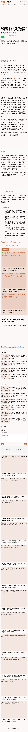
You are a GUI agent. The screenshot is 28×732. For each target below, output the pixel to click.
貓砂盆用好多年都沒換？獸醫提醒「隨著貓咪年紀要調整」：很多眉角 (15, 235)
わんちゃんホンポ (17, 78)
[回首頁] (6, 2)
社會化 (13, 245)
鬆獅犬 (20, 242)
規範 (3, 444)
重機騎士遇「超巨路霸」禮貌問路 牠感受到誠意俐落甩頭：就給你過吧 (15, 217)
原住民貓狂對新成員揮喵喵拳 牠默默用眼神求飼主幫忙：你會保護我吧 (15, 212)
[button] (20, 1)
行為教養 (3, 5)
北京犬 (8, 245)
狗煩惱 (3, 242)
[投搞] (22, 1)
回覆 (25, 444)
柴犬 (3, 245)
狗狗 (18, 245)
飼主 (8, 242)
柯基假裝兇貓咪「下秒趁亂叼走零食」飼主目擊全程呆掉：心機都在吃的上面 (15, 223)
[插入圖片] (22, 444)
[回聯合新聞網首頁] (3, 2)
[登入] (24, 2)
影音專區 (25, 5)
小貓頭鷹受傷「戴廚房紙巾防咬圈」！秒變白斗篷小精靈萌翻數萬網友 (15, 229)
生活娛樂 (9, 5)
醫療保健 (14, 5)
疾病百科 (19, 5)
